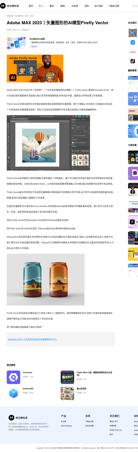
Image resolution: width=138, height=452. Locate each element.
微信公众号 (114, 421)
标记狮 (63, 421)
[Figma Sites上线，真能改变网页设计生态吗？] (67, 377)
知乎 (111, 434)
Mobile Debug (66, 426)
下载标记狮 (113, 5)
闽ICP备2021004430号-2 (106, 448)
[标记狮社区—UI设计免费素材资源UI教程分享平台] (9, 6)
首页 (31, 5)
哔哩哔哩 (113, 426)
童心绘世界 (81, 388)
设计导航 (98, 5)
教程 (63, 5)
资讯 (40, 5)
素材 (51, 5)
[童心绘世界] (67, 393)
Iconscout (27, 372)
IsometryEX (28, 388)
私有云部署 (89, 426)
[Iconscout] (13, 377)
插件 (87, 5)
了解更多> (34, 46)
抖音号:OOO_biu (116, 430)
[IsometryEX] (13, 393)
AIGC (32, 16)
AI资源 (75, 5)
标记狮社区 (19, 16)
